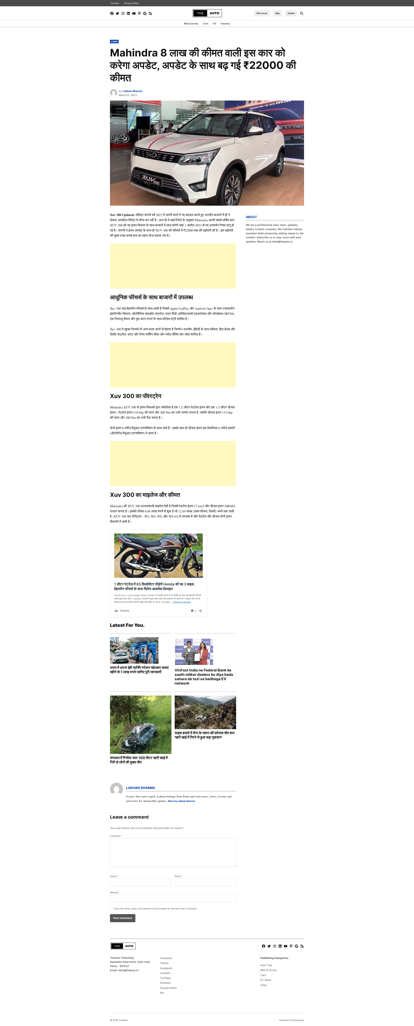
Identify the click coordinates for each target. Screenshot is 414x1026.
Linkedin (165, 973)
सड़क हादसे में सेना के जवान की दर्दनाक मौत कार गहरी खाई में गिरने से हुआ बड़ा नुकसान (205, 735)
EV (214, 23)
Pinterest (165, 982)
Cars (205, 23)
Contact (115, 3)
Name (114, 876)
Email (178, 876)
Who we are (261, 13)
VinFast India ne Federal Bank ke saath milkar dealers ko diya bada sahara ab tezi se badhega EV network (204, 676)
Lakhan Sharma (132, 91)
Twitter (164, 963)
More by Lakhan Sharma (181, 801)
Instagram (166, 968)
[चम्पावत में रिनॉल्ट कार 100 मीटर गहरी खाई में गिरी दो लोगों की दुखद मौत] (140, 725)
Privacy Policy (131, 3)
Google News (168, 987)
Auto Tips (266, 965)
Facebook (166, 958)
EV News (265, 980)
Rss (162, 992)
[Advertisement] (173, 266)
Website (114, 892)
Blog (277, 13)
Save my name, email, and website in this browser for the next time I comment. (155, 908)
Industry (225, 23)
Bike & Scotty (191, 23)
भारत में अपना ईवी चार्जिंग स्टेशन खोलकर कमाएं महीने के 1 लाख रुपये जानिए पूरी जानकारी (139, 669)
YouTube (165, 978)
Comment (116, 836)
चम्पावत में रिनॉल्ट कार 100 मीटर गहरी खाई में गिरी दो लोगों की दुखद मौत (139, 760)
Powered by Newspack (291, 1020)
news (263, 985)
